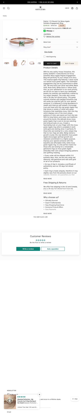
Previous (7, 39)
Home (5, 16)
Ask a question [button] (53, 249)
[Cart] (77, 8)
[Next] (77, 2)
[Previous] (4, 2)
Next (37, 39)
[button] (39, 394)
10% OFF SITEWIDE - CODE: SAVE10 (46, 2)
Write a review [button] (28, 249)
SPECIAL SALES (28, 2)
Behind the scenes (53, 36)
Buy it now (69, 63)
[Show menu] (4, 8)
